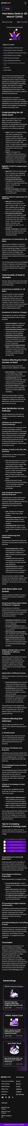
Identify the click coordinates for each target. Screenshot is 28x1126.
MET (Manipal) (20, 1094)
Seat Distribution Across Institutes (12, 55)
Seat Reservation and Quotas (11, 58)
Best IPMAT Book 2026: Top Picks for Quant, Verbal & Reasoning (13, 1059)
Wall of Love (4, 1089)
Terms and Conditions (7, 1081)
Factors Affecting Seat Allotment (12, 60)
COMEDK (18, 1091)
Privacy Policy (5, 1083)
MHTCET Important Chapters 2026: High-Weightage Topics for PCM (14, 1003)
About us (4, 1094)
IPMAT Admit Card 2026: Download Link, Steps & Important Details (13, 1031)
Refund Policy (5, 1086)
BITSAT (18, 1081)
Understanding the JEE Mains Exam (13, 47)
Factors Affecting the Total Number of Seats (15, 53)
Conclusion (7, 67)
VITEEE (18, 1086)
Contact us (4, 1091)
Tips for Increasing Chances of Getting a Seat (14, 64)
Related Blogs (7, 70)
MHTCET (18, 1084)
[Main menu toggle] (25, 3)
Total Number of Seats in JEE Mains (13, 50)
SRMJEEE (19, 1089)
